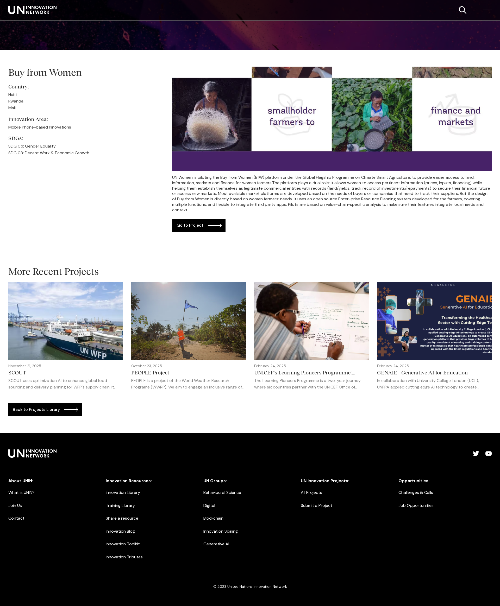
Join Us (15, 505)
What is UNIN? (21, 492)
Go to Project (190, 225)
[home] (32, 10)
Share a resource (122, 518)
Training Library (120, 505)
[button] (487, 10)
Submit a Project (316, 505)
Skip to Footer (8, 5)
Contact (16, 518)
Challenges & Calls (415, 492)
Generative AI (216, 544)
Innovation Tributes (124, 557)
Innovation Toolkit (123, 544)
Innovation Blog (120, 531)
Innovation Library (123, 492)
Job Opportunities (416, 505)
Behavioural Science (222, 492)
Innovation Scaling (220, 531)
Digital (209, 505)
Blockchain (213, 518)
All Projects (311, 492)
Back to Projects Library (36, 409)
